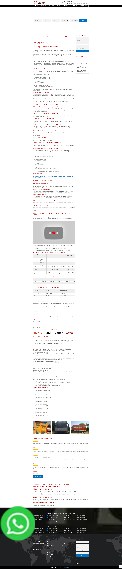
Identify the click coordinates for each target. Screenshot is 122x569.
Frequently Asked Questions (38, 47)
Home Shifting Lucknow (37, 175)
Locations (74, 5)
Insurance (49, 552)
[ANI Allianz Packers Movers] (48, 332)
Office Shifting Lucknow (56, 175)
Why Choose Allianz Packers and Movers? (41, 42)
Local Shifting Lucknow (47, 175)
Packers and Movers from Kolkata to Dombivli (42, 409)
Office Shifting (49, 543)
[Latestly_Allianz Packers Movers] (59, 332)
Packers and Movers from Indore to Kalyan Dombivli (42, 391)
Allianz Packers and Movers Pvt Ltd (65, 567)
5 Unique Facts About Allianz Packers (40, 45)
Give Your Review (38, 476)
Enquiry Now (83, 5)
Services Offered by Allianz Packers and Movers (42, 43)
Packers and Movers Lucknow (53, 326)
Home (36, 5)
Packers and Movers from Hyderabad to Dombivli (42, 408)
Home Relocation (50, 541)
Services (51, 5)
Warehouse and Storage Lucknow (39, 177)
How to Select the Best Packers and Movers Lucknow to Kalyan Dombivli (46, 46)
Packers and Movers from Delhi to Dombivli (41, 401)
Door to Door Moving (50, 545)
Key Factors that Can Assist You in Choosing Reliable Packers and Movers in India (82, 71)
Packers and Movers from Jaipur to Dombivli (41, 404)
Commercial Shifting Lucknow (67, 175)
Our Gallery (63, 547)
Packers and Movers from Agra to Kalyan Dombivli (42, 393)
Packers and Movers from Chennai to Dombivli (42, 412)
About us (43, 5)
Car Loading (49, 549)
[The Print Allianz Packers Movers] (38, 332)
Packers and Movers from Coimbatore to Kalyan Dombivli (43, 397)
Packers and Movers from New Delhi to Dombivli (42, 405)
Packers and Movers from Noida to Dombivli (41, 400)
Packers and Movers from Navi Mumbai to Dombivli (42, 411)
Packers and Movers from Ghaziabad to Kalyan (42, 415)
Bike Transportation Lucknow (56, 176)
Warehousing (49, 550)
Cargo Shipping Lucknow (67, 176)
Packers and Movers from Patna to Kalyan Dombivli (42, 398)
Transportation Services (51, 547)
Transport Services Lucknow (45, 176)
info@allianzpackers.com (82, 3)
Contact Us (38, 8)
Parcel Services (50, 554)
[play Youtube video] (54, 232)
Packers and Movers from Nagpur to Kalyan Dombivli (43, 390)
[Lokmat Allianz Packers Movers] (69, 332)
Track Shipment (50, 556)
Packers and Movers (62, 5)
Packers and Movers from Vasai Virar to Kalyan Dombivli (43, 394)
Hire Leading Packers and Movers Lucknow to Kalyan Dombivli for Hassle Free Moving (48, 41)
